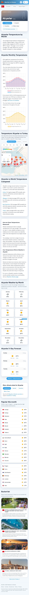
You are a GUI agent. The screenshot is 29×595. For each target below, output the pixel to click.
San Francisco (6, 204)
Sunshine (7, 26)
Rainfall (17, 23)
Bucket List (11, 586)
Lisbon (4, 192)
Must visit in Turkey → (15, 579)
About (2, 586)
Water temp (16, 26)
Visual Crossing (5, 590)
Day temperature (11, 141)
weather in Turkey (11, 395)
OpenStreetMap (21, 175)
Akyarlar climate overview (15, 394)
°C (24, 2)
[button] (3, 148)
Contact (6, 586)
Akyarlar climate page (12, 277)
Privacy (20, 586)
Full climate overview (10, 29)
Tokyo (4, 210)
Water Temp (7, 391)
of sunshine (13, 100)
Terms (16, 586)
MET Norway (15, 590)
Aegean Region (22, 6)
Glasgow (5, 198)
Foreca (6, 589)
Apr (14, 144)
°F (26, 2)
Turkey (14, 6)
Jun (20, 144)
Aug (27, 144)
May (17, 144)
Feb (7, 144)
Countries (8, 6)
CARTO (26, 175)
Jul (23, 144)
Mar (10, 144)
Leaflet (17, 175)
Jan (4, 144)
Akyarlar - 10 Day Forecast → (14, 378)
